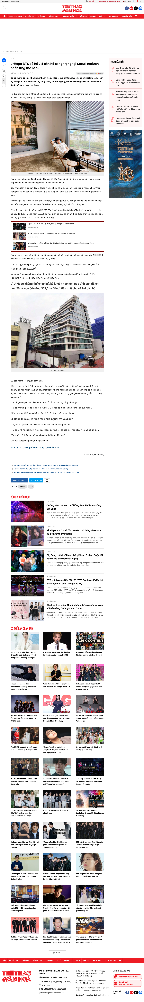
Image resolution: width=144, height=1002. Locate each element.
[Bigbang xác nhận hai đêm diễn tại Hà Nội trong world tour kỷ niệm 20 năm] (25, 830)
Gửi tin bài (127, 1)
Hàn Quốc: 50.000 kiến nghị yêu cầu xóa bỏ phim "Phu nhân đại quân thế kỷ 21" (89, 908)
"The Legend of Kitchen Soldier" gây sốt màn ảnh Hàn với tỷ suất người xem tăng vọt (89, 939)
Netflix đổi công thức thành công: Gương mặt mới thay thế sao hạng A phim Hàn (90, 718)
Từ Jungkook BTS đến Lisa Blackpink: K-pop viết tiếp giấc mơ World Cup (90, 813)
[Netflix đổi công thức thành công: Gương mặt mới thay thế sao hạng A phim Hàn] (90, 704)
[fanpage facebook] (127, 8)
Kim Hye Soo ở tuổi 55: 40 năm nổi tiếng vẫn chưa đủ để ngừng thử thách (74, 532)
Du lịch (93, 16)
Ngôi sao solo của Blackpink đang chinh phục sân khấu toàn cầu (128, 121)
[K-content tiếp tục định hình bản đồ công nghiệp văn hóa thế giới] (90, 641)
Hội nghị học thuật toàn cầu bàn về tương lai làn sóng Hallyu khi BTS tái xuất (24, 718)
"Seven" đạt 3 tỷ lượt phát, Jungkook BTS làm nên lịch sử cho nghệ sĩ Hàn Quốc (55, 750)
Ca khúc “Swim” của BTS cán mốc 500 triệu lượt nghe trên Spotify (24, 938)
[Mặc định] (3, 81)
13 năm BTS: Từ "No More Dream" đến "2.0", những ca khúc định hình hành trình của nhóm (24, 813)
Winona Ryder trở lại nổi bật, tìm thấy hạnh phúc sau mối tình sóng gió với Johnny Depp (61, 243)
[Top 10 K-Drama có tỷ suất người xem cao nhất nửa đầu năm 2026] (25, 735)
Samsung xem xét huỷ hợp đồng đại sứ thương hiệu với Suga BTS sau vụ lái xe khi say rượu (46, 465)
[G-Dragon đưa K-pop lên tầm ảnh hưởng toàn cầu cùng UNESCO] (57, 641)
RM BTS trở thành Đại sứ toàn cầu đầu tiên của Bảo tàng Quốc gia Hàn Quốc (24, 781)
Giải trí (13, 51)
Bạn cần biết (127, 16)
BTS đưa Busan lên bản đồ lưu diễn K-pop (55, 811)
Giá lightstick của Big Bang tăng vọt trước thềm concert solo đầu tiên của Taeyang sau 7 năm (46, 472)
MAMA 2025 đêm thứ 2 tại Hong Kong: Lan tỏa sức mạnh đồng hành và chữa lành (127, 96)
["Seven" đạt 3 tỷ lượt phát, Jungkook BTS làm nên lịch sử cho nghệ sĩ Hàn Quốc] (57, 735)
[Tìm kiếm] (4, 8)
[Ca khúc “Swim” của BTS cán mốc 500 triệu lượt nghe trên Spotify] (25, 925)
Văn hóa (83, 16)
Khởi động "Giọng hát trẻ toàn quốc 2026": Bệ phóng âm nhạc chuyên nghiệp (23, 908)
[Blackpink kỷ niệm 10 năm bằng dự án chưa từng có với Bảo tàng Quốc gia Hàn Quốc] (27, 610)
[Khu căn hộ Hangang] (57, 330)
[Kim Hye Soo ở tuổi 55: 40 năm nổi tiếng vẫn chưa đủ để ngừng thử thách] (27, 536)
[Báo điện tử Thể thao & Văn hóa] (72, 8)
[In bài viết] (4, 71)
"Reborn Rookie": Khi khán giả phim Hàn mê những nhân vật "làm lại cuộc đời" (55, 844)
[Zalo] (140, 8)
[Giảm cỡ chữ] (4, 85)
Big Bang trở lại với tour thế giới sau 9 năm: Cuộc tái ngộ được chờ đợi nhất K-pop (75, 557)
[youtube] (131, 8)
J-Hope (22, 486)
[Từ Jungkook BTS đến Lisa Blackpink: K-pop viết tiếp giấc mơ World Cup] (90, 799)
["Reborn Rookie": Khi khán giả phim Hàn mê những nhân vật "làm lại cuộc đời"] (57, 830)
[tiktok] (136, 8)
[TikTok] (141, 1)
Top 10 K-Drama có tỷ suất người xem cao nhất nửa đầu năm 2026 (24, 748)
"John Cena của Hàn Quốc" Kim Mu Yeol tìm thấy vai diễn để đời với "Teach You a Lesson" (56, 781)
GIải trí (102, 16)
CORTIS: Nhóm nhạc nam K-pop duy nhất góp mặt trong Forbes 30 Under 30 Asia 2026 (57, 876)
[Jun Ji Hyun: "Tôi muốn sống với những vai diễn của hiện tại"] (90, 862)
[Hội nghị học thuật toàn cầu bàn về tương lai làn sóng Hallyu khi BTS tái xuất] (25, 704)
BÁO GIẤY (91, 1)
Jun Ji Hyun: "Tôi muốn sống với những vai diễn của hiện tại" (89, 875)
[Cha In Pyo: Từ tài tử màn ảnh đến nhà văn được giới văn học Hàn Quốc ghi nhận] (25, 862)
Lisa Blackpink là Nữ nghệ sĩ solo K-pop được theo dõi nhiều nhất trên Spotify (41, 469)
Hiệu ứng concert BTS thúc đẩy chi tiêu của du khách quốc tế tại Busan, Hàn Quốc (89, 781)
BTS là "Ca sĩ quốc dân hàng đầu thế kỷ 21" (37, 447)
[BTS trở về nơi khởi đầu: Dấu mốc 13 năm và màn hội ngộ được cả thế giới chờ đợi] (90, 830)
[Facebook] (133, 1)
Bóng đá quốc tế (69, 16)
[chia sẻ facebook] (4, 66)
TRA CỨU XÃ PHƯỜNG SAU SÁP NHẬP (109, 1)
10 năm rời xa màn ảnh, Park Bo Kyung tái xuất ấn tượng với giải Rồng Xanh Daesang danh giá (23, 655)
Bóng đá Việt (54, 16)
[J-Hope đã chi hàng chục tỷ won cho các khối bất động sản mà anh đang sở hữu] (57, 136)
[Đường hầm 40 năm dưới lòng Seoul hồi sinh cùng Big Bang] (27, 511)
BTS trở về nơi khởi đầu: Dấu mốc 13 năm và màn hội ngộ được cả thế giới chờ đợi (89, 844)
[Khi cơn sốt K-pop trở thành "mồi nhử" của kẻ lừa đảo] (90, 735)
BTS (31, 486)
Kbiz (20, 51)
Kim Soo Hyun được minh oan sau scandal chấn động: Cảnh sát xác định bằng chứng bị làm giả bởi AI (57, 939)
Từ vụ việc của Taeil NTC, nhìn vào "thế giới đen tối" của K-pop (51, 233)
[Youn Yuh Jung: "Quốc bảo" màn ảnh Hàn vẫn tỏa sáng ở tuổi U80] (57, 672)
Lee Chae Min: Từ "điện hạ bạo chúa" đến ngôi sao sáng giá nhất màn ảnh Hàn (128, 71)
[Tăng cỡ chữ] (4, 76)
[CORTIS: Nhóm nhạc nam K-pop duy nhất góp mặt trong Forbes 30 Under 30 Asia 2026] (57, 862)
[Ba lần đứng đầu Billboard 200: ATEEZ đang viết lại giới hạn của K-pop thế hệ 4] (90, 672)
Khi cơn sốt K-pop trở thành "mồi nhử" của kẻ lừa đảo (89, 748)
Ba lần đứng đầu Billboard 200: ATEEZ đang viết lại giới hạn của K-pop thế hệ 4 (89, 686)
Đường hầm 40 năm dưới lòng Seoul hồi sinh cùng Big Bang (74, 507)
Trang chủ (5, 51)
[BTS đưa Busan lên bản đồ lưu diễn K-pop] (57, 799)
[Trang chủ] (4, 16)
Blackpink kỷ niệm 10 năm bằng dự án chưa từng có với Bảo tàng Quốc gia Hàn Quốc (75, 607)
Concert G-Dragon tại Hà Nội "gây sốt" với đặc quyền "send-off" (128, 109)
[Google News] (90, 74)
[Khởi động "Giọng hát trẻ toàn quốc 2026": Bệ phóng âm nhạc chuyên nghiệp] (25, 894)
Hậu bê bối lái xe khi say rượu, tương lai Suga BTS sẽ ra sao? (51, 224)
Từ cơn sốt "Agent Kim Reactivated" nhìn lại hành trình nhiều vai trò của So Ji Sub (23, 686)
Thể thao (41, 16)
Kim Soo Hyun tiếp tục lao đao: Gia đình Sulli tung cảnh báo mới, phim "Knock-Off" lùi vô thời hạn (56, 908)
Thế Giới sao (113, 16)
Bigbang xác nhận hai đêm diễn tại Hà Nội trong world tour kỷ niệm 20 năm (25, 844)
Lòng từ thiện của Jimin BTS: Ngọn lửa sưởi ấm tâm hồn (128, 82)
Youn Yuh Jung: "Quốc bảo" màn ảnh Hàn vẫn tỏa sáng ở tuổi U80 (56, 685)
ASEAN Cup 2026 (15, 16)
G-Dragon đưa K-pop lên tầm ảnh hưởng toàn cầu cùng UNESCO (56, 653)
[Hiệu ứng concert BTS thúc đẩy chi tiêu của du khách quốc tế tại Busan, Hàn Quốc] (90, 767)
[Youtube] (137, 1)
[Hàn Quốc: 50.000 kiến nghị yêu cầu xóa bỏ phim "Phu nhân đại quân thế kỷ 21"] (90, 894)
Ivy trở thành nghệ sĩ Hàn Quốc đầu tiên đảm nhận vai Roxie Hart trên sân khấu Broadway (56, 718)
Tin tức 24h (30, 16)
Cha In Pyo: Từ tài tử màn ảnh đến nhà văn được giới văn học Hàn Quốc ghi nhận (24, 876)
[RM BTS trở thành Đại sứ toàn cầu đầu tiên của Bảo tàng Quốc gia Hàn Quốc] (25, 767)
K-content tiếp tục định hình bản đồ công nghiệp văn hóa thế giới (89, 653)
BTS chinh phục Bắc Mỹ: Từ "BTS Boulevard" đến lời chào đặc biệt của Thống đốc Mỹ (75, 582)
